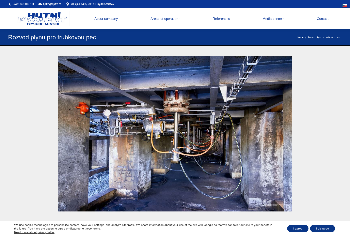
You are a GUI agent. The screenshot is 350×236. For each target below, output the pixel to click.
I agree (297, 228)
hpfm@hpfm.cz (52, 4)
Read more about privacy (30, 232)
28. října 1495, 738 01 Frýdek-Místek (92, 4)
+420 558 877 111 (23, 4)
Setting (51, 232)
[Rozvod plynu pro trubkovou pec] (175, 133)
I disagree (322, 228)
